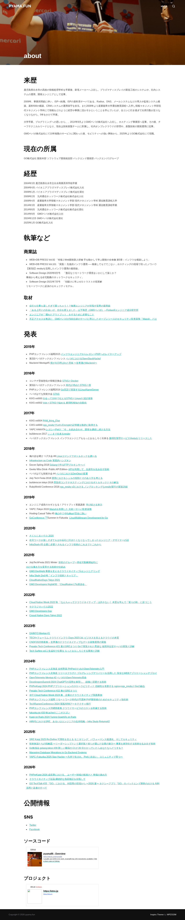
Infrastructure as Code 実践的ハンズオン (50, 460)
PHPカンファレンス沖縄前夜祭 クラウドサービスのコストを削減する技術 (68, 708)
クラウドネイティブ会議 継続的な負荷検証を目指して (57, 779)
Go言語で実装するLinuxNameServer (80, 389)
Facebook (34, 829)
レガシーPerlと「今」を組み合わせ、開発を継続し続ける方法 (78, 429)
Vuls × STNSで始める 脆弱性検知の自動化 (65, 403)
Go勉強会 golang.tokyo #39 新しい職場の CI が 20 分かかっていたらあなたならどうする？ (76, 748)
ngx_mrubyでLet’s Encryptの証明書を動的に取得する (70, 425)
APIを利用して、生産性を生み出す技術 (88, 469)
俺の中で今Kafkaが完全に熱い (70, 513)
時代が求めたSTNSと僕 (78, 385)
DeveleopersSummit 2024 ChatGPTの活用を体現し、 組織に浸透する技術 (67, 682)
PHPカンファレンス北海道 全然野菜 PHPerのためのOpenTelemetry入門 (66, 669)
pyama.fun (20, 6)
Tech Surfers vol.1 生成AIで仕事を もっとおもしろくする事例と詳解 (64, 651)
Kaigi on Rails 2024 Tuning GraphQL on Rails (52, 717)
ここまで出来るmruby (59, 434)
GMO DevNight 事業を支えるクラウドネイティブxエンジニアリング (64, 571)
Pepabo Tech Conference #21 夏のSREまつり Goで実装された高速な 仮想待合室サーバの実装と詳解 (81, 646)
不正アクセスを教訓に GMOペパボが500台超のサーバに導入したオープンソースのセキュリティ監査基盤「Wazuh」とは (93, 319)
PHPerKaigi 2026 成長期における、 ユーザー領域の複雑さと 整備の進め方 (68, 774)
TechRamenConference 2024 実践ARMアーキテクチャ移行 (60, 704)
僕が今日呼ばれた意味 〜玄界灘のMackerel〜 (73, 363)
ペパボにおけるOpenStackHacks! (83, 358)
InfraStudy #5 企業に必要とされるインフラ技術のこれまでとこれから (65, 544)
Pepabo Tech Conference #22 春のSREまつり (53, 690)
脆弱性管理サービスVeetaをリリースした (130, 438)
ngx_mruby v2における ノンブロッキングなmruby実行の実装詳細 (93, 487)
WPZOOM (171, 914)
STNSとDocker (70, 381)
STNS (56, 394)
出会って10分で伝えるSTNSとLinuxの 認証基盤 (68, 398)
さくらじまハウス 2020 (41, 535)
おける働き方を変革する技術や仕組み (45, 567)
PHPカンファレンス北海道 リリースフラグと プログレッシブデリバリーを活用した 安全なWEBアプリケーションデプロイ (93, 673)
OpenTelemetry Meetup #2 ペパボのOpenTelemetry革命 (57, 677)
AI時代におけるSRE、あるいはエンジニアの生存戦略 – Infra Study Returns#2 (69, 721)
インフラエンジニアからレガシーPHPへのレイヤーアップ (91, 354)
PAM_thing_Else (51, 420)
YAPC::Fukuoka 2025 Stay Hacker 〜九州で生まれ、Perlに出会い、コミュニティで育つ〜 (76, 757)
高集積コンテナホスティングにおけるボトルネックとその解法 (86, 482)
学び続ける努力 (94, 504)
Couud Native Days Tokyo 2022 (45, 615)
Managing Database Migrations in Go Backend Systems (58, 752)
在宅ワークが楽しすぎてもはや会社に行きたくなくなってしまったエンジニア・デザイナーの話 (79, 540)
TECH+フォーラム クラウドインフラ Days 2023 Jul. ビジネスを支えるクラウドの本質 (74, 638)
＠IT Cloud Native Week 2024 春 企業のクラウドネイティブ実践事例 (65, 695)
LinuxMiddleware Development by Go (88, 518)
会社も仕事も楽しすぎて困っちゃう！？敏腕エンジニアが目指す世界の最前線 (69, 306)
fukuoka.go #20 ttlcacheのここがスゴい (49, 712)
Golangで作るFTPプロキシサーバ (67, 465)
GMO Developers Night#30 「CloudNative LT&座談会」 (58, 584)
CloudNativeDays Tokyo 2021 (44, 580)
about (164, 6)
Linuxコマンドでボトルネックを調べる (77, 456)
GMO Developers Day (40, 611)
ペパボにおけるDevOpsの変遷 (72, 473)
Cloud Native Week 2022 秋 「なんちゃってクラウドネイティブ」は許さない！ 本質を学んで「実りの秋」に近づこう (90, 602)
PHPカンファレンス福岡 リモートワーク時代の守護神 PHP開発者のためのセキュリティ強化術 (78, 699)
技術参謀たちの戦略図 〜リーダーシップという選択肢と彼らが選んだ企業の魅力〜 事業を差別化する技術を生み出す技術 (92, 743)
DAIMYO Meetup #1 (39, 633)
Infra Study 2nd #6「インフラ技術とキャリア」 (53, 575)
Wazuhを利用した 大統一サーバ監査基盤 (70, 509)
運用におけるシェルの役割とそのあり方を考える (77, 478)
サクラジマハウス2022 (41, 606)
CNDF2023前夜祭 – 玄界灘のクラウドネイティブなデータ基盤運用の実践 (67, 642)
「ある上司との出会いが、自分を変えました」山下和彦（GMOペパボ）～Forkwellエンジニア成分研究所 (83, 310)
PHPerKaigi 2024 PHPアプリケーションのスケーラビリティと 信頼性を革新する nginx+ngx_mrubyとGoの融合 (87, 686)
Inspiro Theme (157, 914)
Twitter (32, 825)
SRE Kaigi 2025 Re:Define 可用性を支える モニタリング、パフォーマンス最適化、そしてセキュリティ (83, 739)
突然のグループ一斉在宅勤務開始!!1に (78, 562)
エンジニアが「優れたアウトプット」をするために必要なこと (61, 314)
